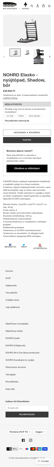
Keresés (9, 271)
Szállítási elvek (12, 300)
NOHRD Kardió (13, 338)
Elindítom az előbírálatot (27, 168)
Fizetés (27, 140)
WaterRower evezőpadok (17, 324)
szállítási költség (10, 98)
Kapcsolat (10, 389)
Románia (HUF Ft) (19, 432)
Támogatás (11, 374)
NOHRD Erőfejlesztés (16, 345)
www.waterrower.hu (22, 458)
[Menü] (49, 6)
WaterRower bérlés (14, 331)
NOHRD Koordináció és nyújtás (20, 360)
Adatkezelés (11, 285)
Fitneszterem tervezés (16, 367)
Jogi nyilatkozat (13, 307)
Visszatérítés (11, 292)
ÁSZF (8, 278)
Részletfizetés (12, 381)
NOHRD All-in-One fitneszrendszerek (22, 352)
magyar (39, 432)
